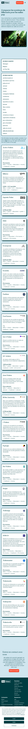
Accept (14, 718)
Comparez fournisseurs (19, 702)
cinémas (5, 88)
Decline (14, 722)
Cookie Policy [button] (18, 713)
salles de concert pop (8, 130)
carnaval (5, 86)
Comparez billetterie (18, 704)
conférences (6, 96)
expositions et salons (8, 101)
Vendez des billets (18, 683)
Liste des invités (17, 691)
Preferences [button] (22, 714)
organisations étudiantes (9, 117)
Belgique (5, 66)
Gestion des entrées (18, 686)
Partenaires (16, 701)
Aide (15, 699)
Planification (16, 695)
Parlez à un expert (14, 670)
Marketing (16, 684)
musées (5, 112)
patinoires (5, 125)
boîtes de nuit (6, 83)
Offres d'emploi (4, 701)
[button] (25, 2)
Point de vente (17, 689)
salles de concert (7, 128)
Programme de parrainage (7, 704)
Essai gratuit (20, 2)
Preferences (14, 725)
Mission (2, 699)
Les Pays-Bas (6, 69)
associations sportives (8, 80)
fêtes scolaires (6, 107)
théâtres (5, 133)
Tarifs (2, 702)
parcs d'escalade (7, 123)
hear (6, 141)
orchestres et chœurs (8, 115)
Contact (3, 706)
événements (6, 99)
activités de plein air (8, 78)
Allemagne (5, 64)
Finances (16, 688)
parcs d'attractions (7, 120)
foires (4, 109)
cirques (5, 91)
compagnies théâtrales (8, 93)
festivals (5, 104)
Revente (16, 693)
